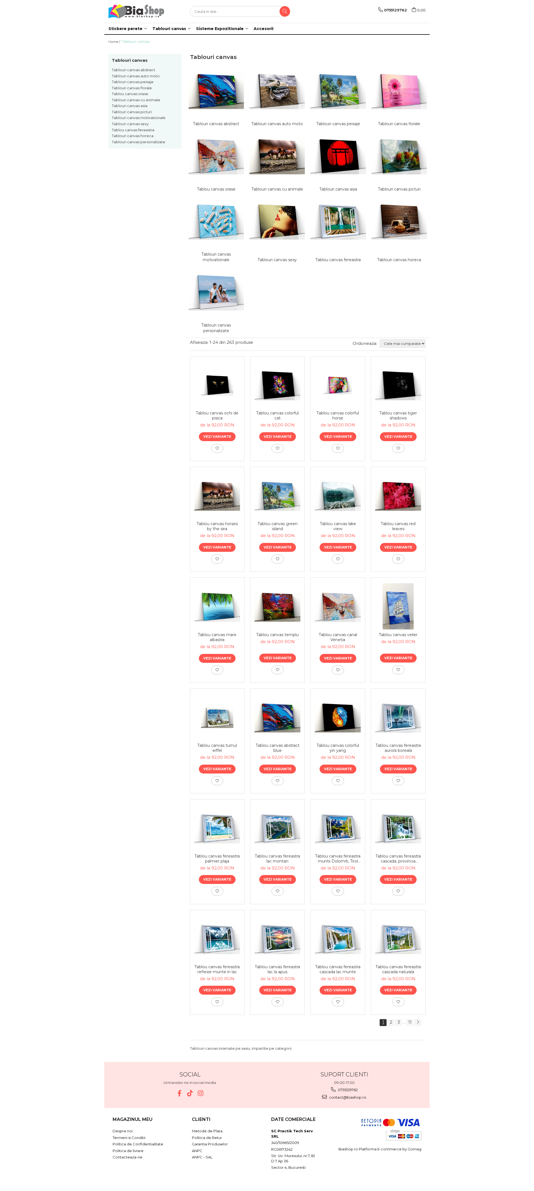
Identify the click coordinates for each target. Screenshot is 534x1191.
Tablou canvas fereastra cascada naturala (398, 969)
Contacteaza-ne (127, 1157)
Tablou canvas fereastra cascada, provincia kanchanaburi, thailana (398, 859)
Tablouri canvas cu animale (136, 100)
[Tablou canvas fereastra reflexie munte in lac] (217, 939)
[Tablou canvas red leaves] (398, 495)
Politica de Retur (207, 1137)
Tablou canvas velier (398, 634)
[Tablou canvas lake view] (338, 495)
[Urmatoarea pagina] (417, 1022)
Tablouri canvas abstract (133, 70)
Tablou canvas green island (278, 526)
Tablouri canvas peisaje (133, 82)
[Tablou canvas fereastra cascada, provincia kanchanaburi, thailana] (398, 828)
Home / (114, 41)
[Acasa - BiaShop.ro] (136, 11)
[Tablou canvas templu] (277, 606)
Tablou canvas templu (277, 634)
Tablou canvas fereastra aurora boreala (398, 748)
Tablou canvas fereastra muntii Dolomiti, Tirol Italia (337, 859)
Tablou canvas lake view (338, 526)
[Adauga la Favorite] (217, 448)
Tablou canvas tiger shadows (398, 416)
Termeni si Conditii (129, 1137)
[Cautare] (285, 11)
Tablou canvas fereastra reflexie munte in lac (217, 969)
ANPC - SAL (202, 1157)
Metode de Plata (207, 1131)
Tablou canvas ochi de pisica (217, 416)
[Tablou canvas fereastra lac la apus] (277, 939)
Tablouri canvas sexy (130, 124)
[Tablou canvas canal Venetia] (338, 606)
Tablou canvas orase (130, 94)
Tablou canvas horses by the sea (217, 526)
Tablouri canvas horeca (133, 136)
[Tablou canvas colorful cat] (277, 385)
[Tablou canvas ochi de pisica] (217, 385)
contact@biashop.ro (347, 1097)
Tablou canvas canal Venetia (338, 637)
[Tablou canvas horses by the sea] (217, 495)
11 (410, 1022)
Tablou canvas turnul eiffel (217, 748)
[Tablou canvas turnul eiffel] (217, 717)
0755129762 (347, 1090)
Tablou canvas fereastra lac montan (277, 859)
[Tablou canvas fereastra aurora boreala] (398, 717)
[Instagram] (200, 1093)
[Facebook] (179, 1093)
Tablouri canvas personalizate (138, 142)
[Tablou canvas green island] (277, 495)
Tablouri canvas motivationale (138, 117)
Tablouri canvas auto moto (136, 76)
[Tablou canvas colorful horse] (338, 385)
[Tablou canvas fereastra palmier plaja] (217, 828)
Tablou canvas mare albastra (217, 637)
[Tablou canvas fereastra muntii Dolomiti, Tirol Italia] (338, 828)
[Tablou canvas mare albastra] (217, 606)
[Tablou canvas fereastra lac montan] (277, 828)
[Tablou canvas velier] (398, 606)
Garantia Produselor (210, 1144)
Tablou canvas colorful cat (277, 416)
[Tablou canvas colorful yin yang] (338, 717)
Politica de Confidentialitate (138, 1144)
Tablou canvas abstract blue (278, 748)
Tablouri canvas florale (132, 88)
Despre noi (123, 1131)
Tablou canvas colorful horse (338, 416)
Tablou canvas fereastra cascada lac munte (337, 969)
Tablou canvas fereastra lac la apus (277, 969)
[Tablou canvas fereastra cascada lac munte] (338, 939)
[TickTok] (190, 1093)
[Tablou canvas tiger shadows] (398, 385)
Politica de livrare (128, 1150)
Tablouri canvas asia (129, 105)
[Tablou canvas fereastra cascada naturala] (398, 939)
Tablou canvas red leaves (398, 526)
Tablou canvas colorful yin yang (338, 748)
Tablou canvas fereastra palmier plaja (217, 859)
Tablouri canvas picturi (132, 112)
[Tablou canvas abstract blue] (277, 717)
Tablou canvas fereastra (133, 130)
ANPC (197, 1150)
